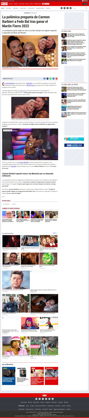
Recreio (63, 405)
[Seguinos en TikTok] (71, 8)
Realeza (27, 4)
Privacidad (45, 409)
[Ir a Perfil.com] (85, 1)
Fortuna (42, 402)
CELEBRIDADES (27, 13)
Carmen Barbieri (6, 204)
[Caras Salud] (74, 140)
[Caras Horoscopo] (74, 146)
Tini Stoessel (8, 8)
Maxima (69, 405)
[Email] (56, 79)
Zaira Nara (48, 8)
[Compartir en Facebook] (44, 79)
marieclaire (23, 369)
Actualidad (21, 4)
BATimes (66, 402)
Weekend (48, 402)
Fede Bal (13, 166)
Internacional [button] (37, 4)
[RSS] (49, 399)
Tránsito (68, 409)
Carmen (43, 122)
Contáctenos (38, 409)
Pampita (2, 8)
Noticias (11, 4)
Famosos (16, 4)
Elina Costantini (31, 8)
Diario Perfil (24, 402)
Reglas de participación (59, 409)
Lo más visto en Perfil (69, 84)
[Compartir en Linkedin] (53, 79)
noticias (8, 369)
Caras (27, 405)
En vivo (85, 3)
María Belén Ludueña (40, 8)
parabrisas (51, 369)
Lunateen (60, 402)
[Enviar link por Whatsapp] (50, 79)
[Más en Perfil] (9, 365)
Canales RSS (22, 409)
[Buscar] (86, 8)
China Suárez (15, 8)
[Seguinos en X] (68, 8)
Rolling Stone (50, 405)
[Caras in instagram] (62, 8)
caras (37, 369)
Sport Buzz (57, 405)
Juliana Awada (23, 8)
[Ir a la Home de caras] (4, 4)
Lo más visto (66, 31)
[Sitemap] (53, 399)
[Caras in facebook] (65, 8)
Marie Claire (36, 402)
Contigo (32, 405)
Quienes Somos (30, 409)
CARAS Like (45, 4)
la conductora (22, 90)
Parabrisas (54, 402)
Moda (31, 4)
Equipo (50, 409)
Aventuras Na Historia (40, 405)
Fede (31, 122)
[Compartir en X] (47, 79)
